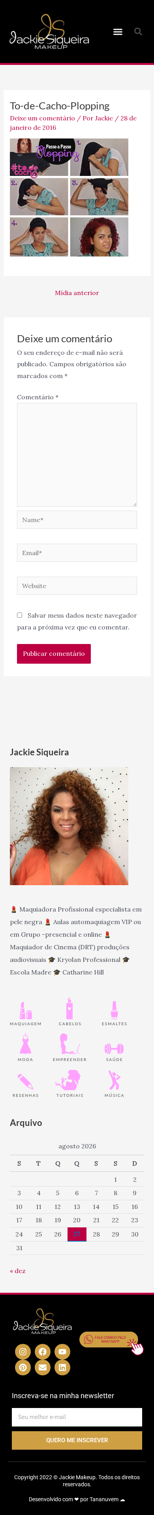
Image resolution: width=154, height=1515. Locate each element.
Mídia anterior (77, 293)
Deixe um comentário (42, 118)
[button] (118, 31)
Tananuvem (104, 1499)
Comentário (37, 397)
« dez (18, 1271)
